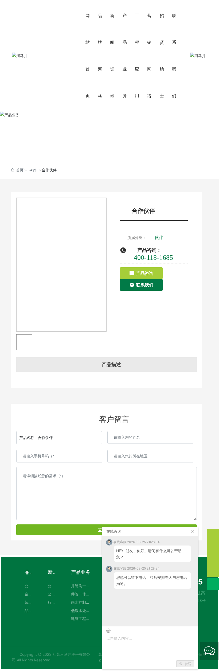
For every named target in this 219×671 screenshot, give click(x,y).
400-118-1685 (153, 257)
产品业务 (109, 137)
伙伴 (33, 170)
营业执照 (199, 654)
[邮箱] (213, 547)
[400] (213, 535)
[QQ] (213, 559)
